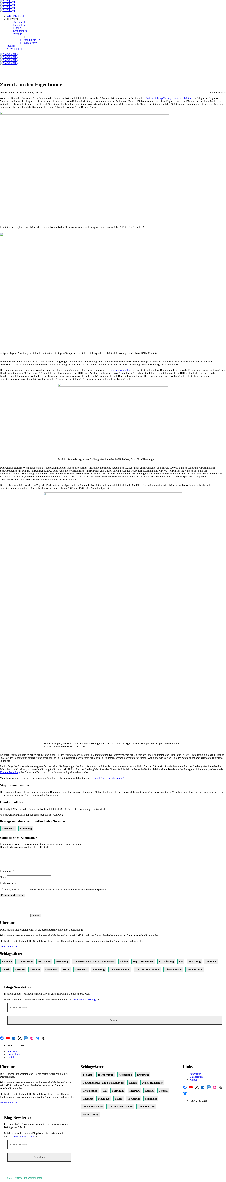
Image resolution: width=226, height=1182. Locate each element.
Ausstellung (44, 961)
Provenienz (8, 828)
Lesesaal (20, 969)
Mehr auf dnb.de (8, 946)
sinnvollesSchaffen (120, 969)
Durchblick (19, 25)
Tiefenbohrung (173, 969)
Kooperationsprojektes (119, 370)
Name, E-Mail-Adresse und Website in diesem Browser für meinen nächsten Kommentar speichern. (56, 889)
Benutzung (62, 961)
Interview (211, 961)
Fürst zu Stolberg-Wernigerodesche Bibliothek (168, 98)
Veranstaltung (195, 969)
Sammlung (26, 828)
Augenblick (19, 22)
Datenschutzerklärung (84, 999)
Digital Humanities (143, 961)
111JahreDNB (25, 961)
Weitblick (18, 33)
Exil (181, 961)
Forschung (194, 961)
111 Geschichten (28, 42)
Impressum (12, 1051)
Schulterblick (20, 30)
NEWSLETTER (15, 48)
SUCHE (11, 45)
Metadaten (51, 969)
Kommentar (7, 871)
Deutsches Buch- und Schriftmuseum (94, 961)
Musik (66, 969)
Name (3, 877)
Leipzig (6, 969)
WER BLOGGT (15, 16)
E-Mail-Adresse (8, 883)
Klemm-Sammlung (10, 772)
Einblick (17, 27)
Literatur (35, 969)
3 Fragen (7, 961)
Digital (124, 961)
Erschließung (166, 961)
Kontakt (11, 1057)
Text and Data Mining (147, 969)
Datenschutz (13, 1054)
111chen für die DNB (31, 39)
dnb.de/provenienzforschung (109, 778)
